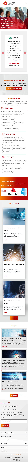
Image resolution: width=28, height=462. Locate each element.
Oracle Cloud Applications (7, 122)
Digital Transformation (7, 168)
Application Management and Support (10, 128)
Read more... (5, 346)
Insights (3, 447)
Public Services (6, 151)
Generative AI (17, 168)
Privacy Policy (8, 457)
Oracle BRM (4, 119)
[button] (3, 53)
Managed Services (18, 122)
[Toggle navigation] (25, 3)
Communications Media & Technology (11, 145)
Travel (23, 148)
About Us (3, 451)
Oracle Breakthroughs (7, 171)
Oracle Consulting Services (8, 432)
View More (14, 318)
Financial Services (6, 148)
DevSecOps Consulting (6, 125)
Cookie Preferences (18, 457)
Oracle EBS (11, 119)
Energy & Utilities (16, 148)
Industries (4, 443)
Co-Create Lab (5, 440)
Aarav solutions (17, 454)
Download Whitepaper (14, 88)
